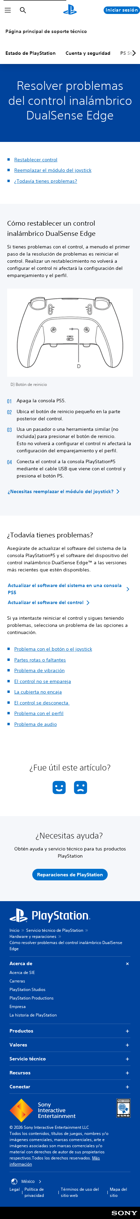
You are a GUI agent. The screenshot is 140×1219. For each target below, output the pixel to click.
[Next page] (133, 53)
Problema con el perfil (39, 713)
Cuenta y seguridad (88, 53)
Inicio (14, 930)
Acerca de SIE (22, 972)
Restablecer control (35, 160)
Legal (15, 1189)
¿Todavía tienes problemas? (45, 181)
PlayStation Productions (32, 998)
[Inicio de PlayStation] (70, 10)
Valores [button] (18, 1045)
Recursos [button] (20, 1073)
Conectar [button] (20, 1087)
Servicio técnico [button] (28, 1059)
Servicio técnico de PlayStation (54, 930)
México (28, 1181)
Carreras (17, 981)
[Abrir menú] (7, 10)
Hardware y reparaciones (33, 936)
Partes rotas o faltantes (40, 660)
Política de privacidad (34, 1192)
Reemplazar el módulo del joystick (52, 170)
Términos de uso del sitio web (80, 1192)
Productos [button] (21, 1031)
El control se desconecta (42, 703)
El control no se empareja (42, 681)
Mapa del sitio (118, 1192)
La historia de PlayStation (33, 1015)
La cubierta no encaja (38, 692)
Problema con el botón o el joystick (53, 649)
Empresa (18, 1006)
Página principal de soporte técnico (46, 31)
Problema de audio (35, 724)
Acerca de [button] (21, 963)
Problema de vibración (39, 670)
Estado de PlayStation (30, 53)
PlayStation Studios (28, 989)
